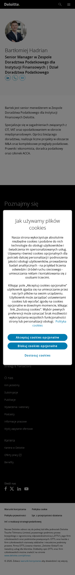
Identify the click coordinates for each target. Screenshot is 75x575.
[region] (37, 287)
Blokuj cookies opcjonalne (37, 346)
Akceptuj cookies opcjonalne (37, 337)
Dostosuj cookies (38, 355)
